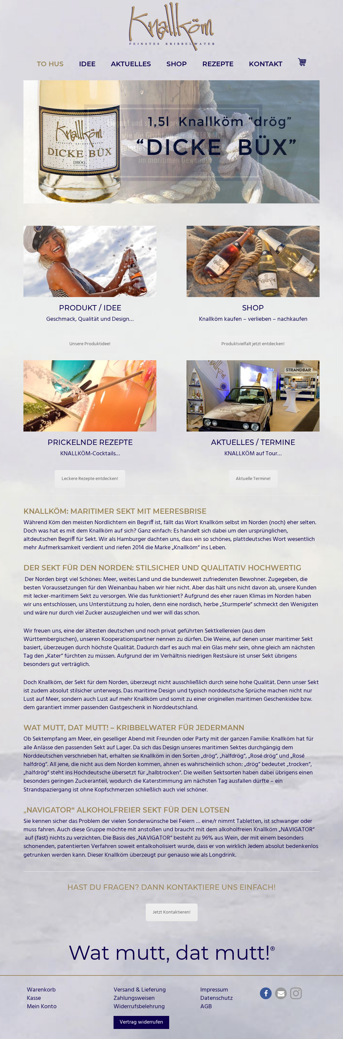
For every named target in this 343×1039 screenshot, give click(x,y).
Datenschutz (216, 998)
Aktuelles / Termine (253, 442)
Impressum (214, 990)
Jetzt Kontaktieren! (172, 912)
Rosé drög (263, 756)
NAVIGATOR (297, 830)
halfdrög (233, 756)
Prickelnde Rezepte (90, 442)
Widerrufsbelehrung (139, 1007)
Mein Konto (42, 1007)
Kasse (34, 998)
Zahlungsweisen (134, 998)
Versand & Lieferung (140, 990)
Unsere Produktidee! (90, 344)
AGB (206, 1007)
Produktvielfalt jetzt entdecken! (253, 344)
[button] (171, 141)
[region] (171, 141)
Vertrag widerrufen (141, 1022)
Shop (253, 307)
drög (209, 756)
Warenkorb (41, 990)
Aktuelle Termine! (253, 479)
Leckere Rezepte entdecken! (90, 479)
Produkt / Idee (90, 307)
